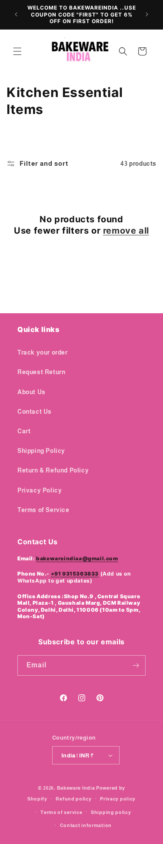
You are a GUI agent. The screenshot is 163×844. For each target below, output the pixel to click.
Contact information (86, 825)
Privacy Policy (39, 490)
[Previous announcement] (16, 14)
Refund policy (73, 798)
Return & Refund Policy (53, 470)
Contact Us (34, 411)
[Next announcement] (146, 14)
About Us (31, 392)
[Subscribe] (135, 665)
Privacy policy (118, 798)
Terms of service (61, 812)
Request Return (41, 371)
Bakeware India (76, 787)
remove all (126, 230)
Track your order (42, 352)
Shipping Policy (41, 450)
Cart (23, 431)
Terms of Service (43, 509)
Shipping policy (111, 812)
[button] (17, 51)
